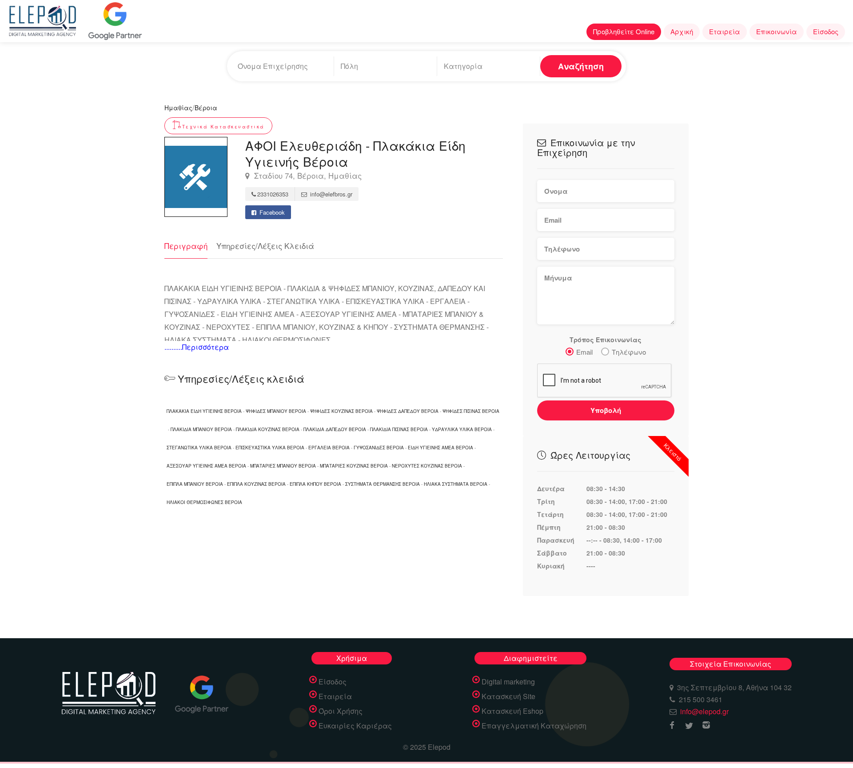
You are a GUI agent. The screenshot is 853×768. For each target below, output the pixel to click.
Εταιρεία (724, 31)
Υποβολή (605, 410)
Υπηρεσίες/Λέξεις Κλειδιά (265, 245)
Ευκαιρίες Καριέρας (355, 726)
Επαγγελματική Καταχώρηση (534, 726)
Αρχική (681, 31)
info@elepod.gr (704, 711)
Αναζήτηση (581, 66)
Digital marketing (508, 682)
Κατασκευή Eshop (512, 711)
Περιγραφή (185, 245)
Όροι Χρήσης (341, 711)
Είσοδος (825, 31)
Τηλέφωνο (629, 351)
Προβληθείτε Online (623, 31)
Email (584, 351)
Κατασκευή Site (508, 696)
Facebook (271, 212)
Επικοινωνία (776, 31)
